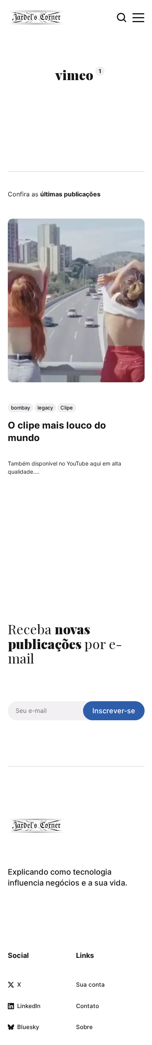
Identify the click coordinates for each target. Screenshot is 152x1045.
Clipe (66, 407)
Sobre (84, 1027)
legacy (45, 407)
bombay (20, 407)
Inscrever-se (113, 711)
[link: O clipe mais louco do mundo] (76, 379)
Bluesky (28, 1027)
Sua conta (90, 984)
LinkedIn (29, 1006)
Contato (87, 1006)
